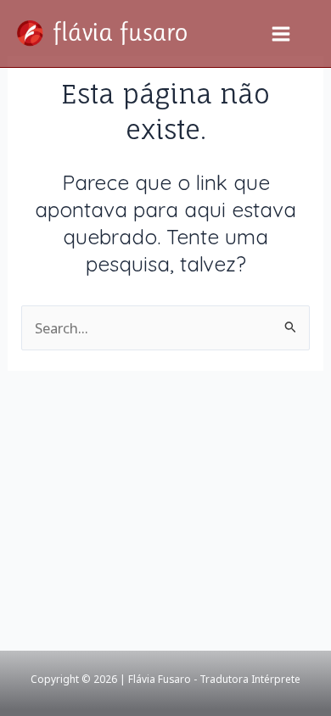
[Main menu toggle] (280, 33)
